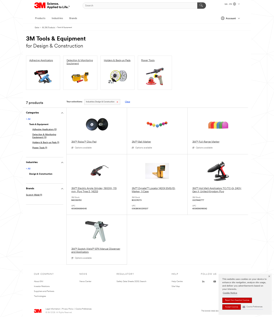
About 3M (38, 281)
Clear (127, 102)
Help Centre (177, 281)
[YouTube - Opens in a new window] (214, 281)
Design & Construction (100, 102)
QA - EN (228, 4)
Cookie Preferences (83, 309)
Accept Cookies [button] (231, 307)
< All (28, 119)
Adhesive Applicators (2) (44, 129)
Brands (73, 18)
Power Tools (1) (39, 148)
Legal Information (53, 309)
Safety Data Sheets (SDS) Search (131, 281)
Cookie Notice (230, 293)
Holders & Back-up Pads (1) (45, 142)
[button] (252, 307)
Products (40, 18)
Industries (57, 18)
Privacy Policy (68, 309)
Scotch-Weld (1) (34, 195)
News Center (85, 281)
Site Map (176, 286)
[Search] (201, 5)
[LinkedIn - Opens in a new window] (203, 281)
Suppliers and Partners (44, 291)
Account (230, 18)
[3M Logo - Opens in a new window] (52, 5)
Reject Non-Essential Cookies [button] (237, 300)
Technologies (40, 296)
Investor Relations (42, 286)
